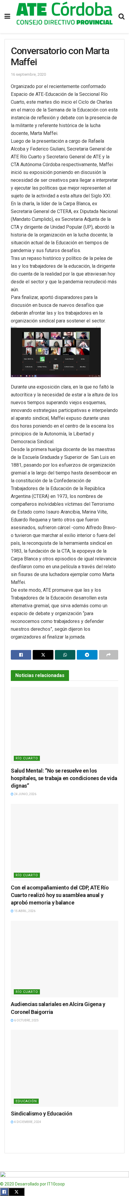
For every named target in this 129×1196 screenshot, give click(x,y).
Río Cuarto (27, 758)
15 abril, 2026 (24, 911)
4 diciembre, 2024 (27, 1122)
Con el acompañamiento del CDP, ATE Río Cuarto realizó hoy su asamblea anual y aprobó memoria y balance (60, 895)
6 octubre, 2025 (26, 1020)
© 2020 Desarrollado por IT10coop (32, 1184)
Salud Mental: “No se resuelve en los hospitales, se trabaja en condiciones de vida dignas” (64, 778)
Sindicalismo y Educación (41, 1113)
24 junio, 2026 (25, 794)
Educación (26, 1101)
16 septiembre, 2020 (28, 74)
